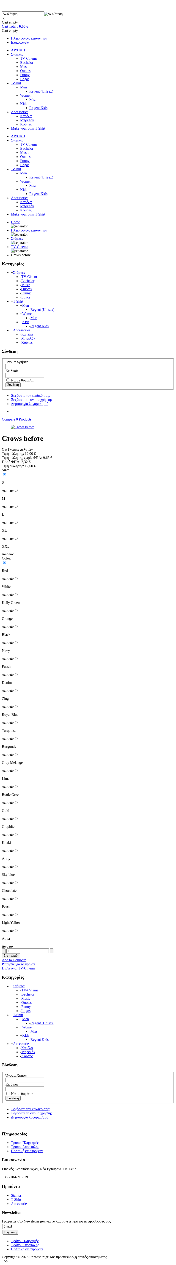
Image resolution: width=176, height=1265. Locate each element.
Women (25, 95)
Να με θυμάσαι (21, 380)
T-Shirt (16, 83)
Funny (25, 75)
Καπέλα (26, 116)
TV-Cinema (28, 58)
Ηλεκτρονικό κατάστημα (29, 38)
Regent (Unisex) (41, 91)
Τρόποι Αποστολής (25, 1147)
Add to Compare (14, 960)
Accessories (19, 112)
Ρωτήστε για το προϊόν (18, 964)
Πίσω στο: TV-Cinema (18, 968)
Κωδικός (12, 371)
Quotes (25, 71)
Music (24, 67)
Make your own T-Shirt (28, 128)
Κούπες (25, 124)
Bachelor (26, 62)
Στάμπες (17, 54)
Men (23, 87)
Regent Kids (38, 108)
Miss (32, 99)
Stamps (16, 1195)
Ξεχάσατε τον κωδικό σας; (30, 395)
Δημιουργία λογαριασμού (29, 404)
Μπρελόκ (27, 120)
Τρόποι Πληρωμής (24, 1143)
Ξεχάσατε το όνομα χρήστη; (31, 400)
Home (15, 222)
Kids (23, 104)
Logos (24, 79)
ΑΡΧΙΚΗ (18, 50)
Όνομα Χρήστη (17, 362)
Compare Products (16, 419)
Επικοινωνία (20, 42)
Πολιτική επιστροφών (27, 1151)
